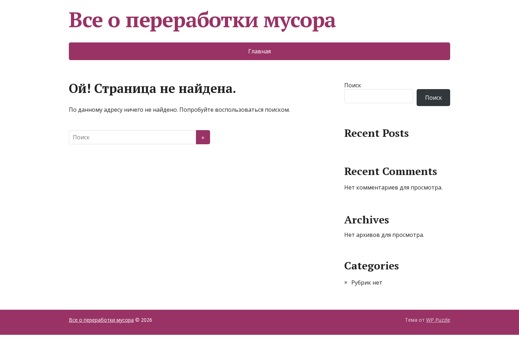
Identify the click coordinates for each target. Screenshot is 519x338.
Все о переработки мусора (202, 19)
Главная (259, 51)
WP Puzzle (438, 319)
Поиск (352, 85)
